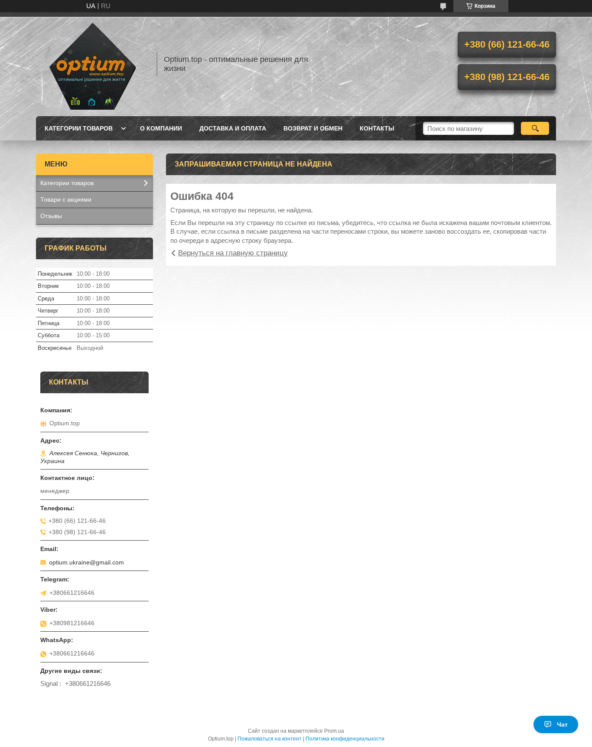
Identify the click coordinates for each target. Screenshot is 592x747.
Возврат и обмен (312, 128)
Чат (562, 724)
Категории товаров (79, 128)
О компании (161, 128)
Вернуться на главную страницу (233, 253)
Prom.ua (334, 731)
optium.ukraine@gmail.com (86, 562)
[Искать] (535, 128)
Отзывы (51, 215)
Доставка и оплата (232, 128)
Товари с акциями (65, 199)
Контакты (377, 128)
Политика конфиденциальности (345, 739)
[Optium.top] (92, 64)
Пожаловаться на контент (269, 739)
